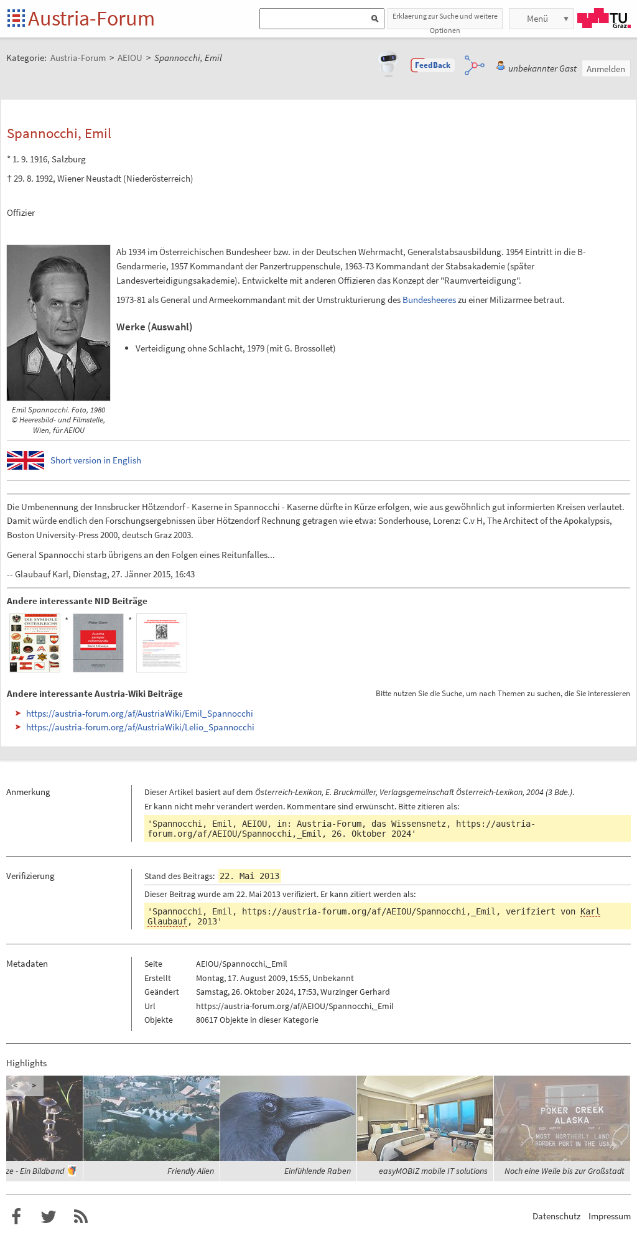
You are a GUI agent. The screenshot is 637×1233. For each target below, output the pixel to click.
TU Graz (604, 18)
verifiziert (299, 894)
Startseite (17, 19)
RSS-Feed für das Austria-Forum (81, 1217)
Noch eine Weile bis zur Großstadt (564, 1170)
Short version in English (95, 460)
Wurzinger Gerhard (355, 991)
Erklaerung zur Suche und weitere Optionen (445, 20)
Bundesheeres (429, 299)
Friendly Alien (190, 1170)
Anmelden (606, 69)
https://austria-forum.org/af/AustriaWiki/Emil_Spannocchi (139, 713)
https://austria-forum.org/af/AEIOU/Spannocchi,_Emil (369, 911)
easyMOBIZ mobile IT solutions (433, 1170)
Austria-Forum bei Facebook (16, 1217)
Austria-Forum (91, 18)
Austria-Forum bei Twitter (48, 1217)
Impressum (609, 1216)
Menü (537, 18)
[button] (433, 65)
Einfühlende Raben (317, 1170)
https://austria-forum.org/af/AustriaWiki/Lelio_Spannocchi (140, 727)
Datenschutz (556, 1216)
